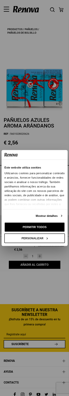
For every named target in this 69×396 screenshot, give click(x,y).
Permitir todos (35, 227)
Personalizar (32, 238)
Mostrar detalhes (47, 215)
